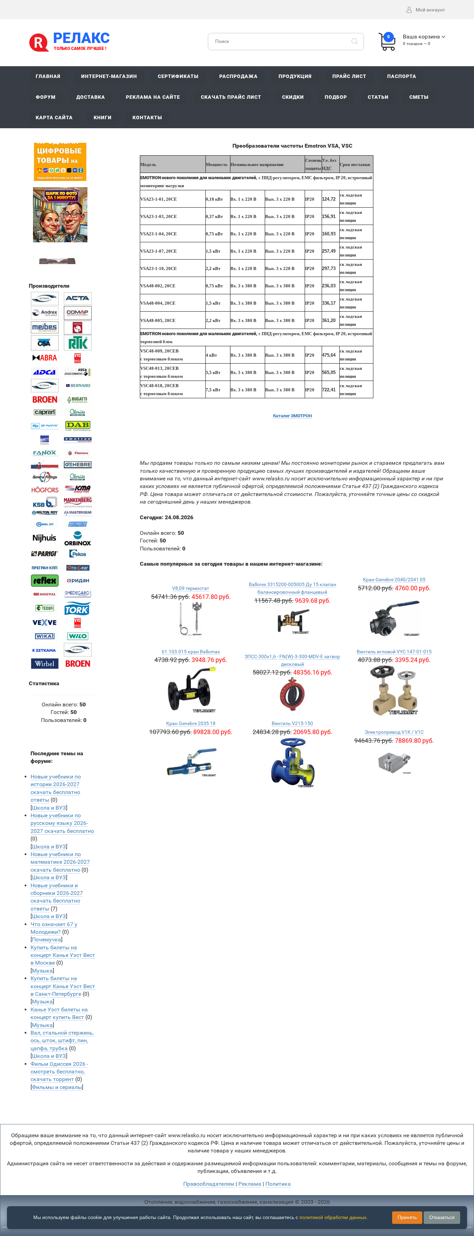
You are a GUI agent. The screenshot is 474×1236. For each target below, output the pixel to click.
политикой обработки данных (332, 1217)
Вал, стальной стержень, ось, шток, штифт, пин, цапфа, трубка (62, 1040)
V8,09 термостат (190, 588)
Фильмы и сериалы (57, 1087)
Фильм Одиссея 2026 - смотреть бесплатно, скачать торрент (59, 1072)
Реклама (249, 1184)
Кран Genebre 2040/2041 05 (394, 579)
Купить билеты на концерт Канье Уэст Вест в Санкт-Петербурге (63, 986)
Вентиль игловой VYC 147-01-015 (394, 651)
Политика (278, 1184)
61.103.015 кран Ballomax (191, 651)
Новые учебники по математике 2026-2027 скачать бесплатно (60, 862)
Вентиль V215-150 (292, 723)
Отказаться (442, 1217)
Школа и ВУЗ (49, 807)
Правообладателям (208, 1184)
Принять (407, 1217)
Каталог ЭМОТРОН (292, 415)
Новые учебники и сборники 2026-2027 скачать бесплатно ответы (57, 897)
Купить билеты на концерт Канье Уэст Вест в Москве (63, 955)
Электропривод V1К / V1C (394, 732)
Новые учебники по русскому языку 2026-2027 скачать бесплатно (62, 823)
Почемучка (46, 939)
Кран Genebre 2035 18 (190, 723)
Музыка (42, 970)
